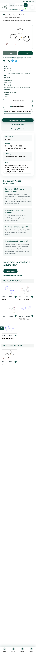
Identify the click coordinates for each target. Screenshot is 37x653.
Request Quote (18, 101)
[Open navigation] (32, 7)
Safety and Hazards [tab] (18, 124)
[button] (4, 60)
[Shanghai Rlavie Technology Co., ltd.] (4, 7)
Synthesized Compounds (12, 18)
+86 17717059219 (12, 111)
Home (15, 15)
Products (21, 15)
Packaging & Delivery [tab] (17, 129)
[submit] (26, 5)
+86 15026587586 (25, 111)
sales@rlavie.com (18, 106)
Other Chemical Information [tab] (17, 120)
